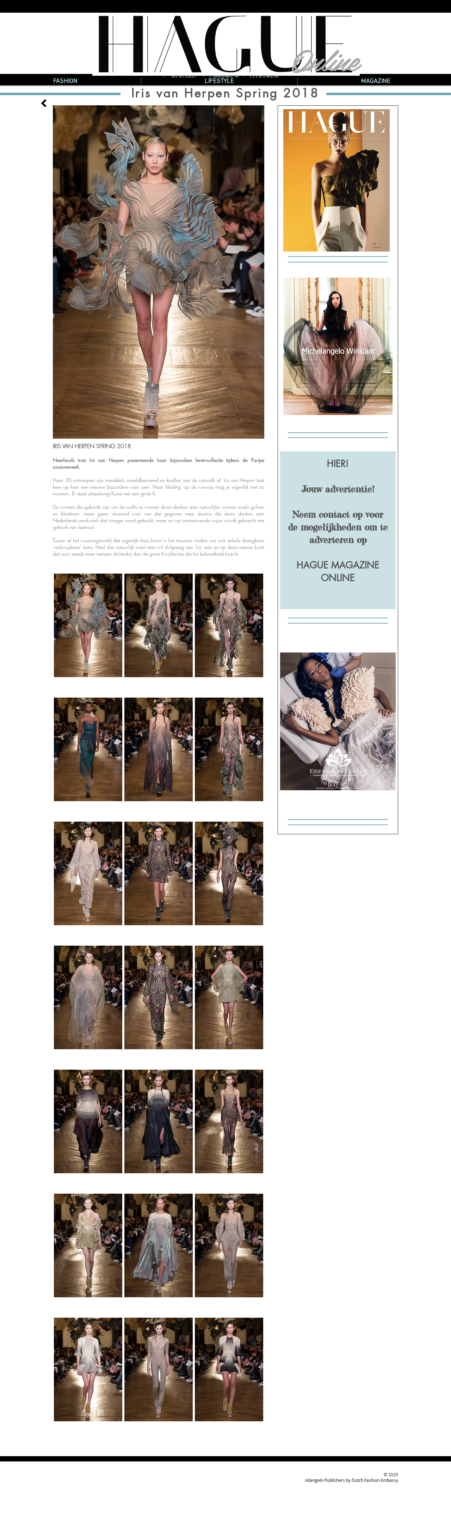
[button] (88, 632)
